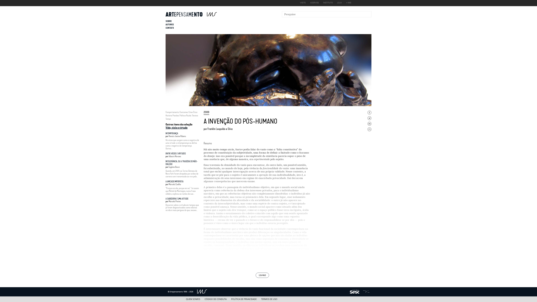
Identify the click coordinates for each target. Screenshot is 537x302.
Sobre (169, 21)
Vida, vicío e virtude (177, 127)
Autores (170, 24)
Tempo (168, 119)
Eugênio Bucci (174, 167)
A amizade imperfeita (174, 181)
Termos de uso (269, 299)
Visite (303, 3)
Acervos (314, 3)
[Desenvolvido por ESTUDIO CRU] (366, 291)
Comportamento (172, 112)
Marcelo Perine (175, 201)
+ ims (348, 3)
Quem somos (193, 299)
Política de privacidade (244, 299)
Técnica (195, 115)
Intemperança (172, 133)
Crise (191, 112)
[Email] (369, 124)
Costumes (184, 112)
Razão (188, 115)
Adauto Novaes (175, 156)
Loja (339, 3)
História (169, 115)
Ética (195, 112)
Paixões (176, 115)
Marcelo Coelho (175, 184)
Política (183, 115)
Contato (170, 28)
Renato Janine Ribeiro (177, 136)
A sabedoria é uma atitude (177, 198)
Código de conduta (216, 299)
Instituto (328, 3)
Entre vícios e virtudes (176, 153)
